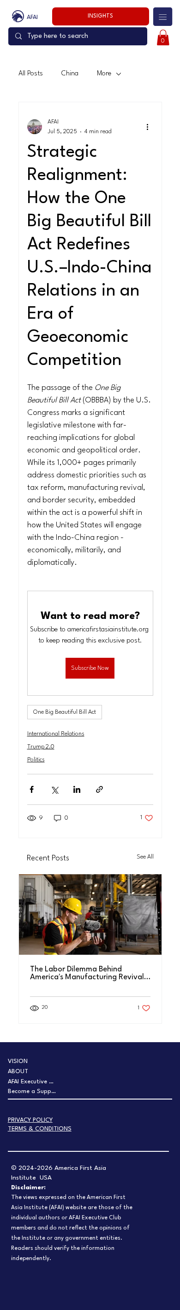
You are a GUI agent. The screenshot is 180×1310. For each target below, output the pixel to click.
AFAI (32, 17)
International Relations (55, 734)
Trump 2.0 (40, 747)
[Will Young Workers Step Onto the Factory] (90, 914)
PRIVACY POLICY (30, 1120)
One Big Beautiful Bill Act (64, 712)
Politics (36, 760)
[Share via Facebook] (31, 789)
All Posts (30, 73)
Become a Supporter (32, 1091)
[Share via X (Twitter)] (54, 789)
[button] (163, 37)
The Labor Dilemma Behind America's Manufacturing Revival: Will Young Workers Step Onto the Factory (88, 973)
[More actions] (147, 126)
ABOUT (18, 1072)
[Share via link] (99, 789)
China (69, 73)
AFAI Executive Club (32, 1082)
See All (145, 857)
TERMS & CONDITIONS (40, 1129)
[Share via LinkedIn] (76, 789)
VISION (18, 1061)
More (104, 73)
